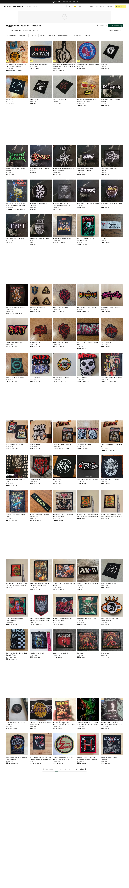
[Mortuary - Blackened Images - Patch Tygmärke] (64, 605)
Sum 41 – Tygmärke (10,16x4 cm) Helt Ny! (87, 584)
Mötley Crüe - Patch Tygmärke (110, 307)
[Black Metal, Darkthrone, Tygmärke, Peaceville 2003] (64, 191)
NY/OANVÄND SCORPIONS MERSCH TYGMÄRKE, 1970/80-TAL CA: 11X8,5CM (64, 723)
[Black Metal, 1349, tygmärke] (17, 225)
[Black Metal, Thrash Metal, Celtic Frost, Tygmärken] (64, 156)
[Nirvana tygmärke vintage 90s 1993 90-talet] (41, 501)
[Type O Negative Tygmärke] (17, 364)
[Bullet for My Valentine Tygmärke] (88, 466)
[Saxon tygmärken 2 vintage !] (64, 431)
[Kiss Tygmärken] (41, 364)
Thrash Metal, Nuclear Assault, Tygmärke (15, 169)
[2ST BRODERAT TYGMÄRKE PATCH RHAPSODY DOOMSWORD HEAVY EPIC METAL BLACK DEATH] (112, 709)
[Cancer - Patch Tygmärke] (17, 329)
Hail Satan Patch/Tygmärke (38, 64)
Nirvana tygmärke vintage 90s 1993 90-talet (39, 515)
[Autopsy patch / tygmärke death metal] (88, 329)
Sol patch (104, 64)
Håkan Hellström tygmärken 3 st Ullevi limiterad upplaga (16, 65)
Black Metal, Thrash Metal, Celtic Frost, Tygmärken (63, 169)
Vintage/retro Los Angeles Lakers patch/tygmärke (40, 723)
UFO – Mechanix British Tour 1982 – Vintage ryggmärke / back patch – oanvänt (41, 758)
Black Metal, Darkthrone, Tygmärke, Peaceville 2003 (61, 204)
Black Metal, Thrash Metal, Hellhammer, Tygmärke (85, 169)
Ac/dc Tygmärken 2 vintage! (15, 444)
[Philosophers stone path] (112, 570)
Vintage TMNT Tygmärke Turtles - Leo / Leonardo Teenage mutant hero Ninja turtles (17, 584)
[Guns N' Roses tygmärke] (64, 364)
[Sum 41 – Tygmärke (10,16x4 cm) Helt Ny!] (88, 570)
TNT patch (104, 238)
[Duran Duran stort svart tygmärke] (112, 364)
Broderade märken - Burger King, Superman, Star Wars (87, 100)
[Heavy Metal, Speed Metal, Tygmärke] (41, 191)
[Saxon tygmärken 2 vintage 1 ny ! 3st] (112, 431)
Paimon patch (57, 479)
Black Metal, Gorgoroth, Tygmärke (88, 203)
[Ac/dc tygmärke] (41, 431)
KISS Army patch (35, 479)
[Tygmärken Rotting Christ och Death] (17, 466)
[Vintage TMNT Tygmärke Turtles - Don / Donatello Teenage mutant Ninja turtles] (88, 501)
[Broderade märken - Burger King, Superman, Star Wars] (88, 86)
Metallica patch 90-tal (37, 653)
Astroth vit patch (35, 99)
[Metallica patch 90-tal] (41, 640)
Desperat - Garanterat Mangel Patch (15, 515)
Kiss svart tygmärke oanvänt (62, 238)
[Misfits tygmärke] (88, 364)
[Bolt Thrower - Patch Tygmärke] (88, 295)
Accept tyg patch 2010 (60, 653)
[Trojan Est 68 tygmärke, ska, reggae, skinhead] (112, 605)
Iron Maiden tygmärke (84, 444)
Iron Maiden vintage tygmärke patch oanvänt (15, 308)
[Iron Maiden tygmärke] (88, 431)
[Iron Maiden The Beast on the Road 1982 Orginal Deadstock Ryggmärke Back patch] (17, 191)
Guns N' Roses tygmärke (61, 377)
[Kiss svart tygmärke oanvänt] (64, 225)
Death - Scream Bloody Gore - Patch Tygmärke (15, 619)
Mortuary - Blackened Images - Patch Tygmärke (63, 619)
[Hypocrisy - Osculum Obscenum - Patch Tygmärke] (64, 501)
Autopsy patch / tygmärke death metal (87, 343)
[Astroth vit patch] (41, 86)
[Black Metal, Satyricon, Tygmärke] (112, 191)
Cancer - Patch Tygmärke (14, 342)
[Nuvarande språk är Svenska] (75, 6)
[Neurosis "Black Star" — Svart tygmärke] (17, 709)
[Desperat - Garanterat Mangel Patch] (17, 501)
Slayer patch (81, 653)
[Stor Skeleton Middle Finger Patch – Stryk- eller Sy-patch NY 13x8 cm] (64, 52)
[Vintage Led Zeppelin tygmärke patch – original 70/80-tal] (64, 744)
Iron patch (9, 99)
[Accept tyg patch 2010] (64, 640)
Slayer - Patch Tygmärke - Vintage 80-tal (64, 584)
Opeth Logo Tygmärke (60, 307)
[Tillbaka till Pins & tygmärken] (6, 30)
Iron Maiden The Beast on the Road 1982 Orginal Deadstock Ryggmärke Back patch (15, 204)
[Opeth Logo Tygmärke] (64, 295)
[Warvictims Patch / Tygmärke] (112, 466)
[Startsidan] (18, 6)
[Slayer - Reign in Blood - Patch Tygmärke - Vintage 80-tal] (41, 570)
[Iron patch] (17, 86)
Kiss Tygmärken (35, 377)
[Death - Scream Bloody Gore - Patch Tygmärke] (17, 605)
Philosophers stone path (108, 583)
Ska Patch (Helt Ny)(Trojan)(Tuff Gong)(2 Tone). (16, 654)
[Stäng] (127, 2)
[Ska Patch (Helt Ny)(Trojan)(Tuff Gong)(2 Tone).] (17, 640)
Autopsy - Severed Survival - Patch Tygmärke (86, 239)
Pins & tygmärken (15, 30)
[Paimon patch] (64, 466)
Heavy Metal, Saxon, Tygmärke (39, 168)
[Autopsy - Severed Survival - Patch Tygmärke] (88, 225)
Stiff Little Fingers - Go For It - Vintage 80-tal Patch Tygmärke (87, 758)
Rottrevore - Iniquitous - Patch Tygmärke (86, 619)
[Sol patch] (112, 52)
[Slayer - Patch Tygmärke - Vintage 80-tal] (64, 570)
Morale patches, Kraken (37, 307)
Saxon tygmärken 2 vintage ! (62, 444)
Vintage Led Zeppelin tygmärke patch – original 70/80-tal (63, 758)
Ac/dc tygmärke (35, 444)
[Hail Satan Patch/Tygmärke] (41, 52)
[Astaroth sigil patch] (64, 86)
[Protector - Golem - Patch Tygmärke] (112, 744)
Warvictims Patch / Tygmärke (110, 479)
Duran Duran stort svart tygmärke (111, 377)
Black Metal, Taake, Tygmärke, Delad (39, 239)
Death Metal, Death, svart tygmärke (109, 169)
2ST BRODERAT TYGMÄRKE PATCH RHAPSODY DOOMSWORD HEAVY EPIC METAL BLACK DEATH (111, 723)
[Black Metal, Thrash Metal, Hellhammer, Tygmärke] (88, 156)
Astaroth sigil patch (59, 99)
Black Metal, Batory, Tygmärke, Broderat (110, 100)
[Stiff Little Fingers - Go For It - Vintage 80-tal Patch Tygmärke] (88, 744)
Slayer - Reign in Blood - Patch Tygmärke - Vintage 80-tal (39, 584)
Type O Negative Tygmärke (15, 377)
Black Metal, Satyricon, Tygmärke (111, 203)
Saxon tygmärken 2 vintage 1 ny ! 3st (111, 445)
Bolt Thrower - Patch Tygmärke (87, 307)
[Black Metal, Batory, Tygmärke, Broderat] (112, 86)
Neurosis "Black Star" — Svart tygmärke (15, 723)
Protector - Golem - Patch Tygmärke (109, 758)
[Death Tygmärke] (41, 329)
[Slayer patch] (88, 640)
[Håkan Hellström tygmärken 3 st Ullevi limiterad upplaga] (17, 52)
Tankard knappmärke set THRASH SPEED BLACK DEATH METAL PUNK (88, 723)
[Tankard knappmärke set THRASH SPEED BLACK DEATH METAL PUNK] (88, 709)
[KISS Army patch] (41, 466)
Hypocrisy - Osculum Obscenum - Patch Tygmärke (63, 515)
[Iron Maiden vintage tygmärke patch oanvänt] (17, 295)
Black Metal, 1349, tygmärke (15, 238)
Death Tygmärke (35, 342)
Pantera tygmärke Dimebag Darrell (88, 64)
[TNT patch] (112, 225)
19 (76, 769)
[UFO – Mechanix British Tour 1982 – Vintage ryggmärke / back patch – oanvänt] (41, 744)
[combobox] (45, 6)
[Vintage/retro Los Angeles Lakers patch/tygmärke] (41, 709)
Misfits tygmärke (82, 377)
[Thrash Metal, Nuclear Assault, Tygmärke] (17, 156)
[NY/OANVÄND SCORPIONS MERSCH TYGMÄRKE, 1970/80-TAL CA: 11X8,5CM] (64, 709)
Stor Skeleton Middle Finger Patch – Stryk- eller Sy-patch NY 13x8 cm (64, 65)
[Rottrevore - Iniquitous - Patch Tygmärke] (88, 605)
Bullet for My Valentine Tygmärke (87, 479)
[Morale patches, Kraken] (41, 295)
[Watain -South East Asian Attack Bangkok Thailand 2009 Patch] (41, 605)
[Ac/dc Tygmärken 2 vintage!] (17, 431)
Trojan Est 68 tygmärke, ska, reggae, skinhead (110, 619)
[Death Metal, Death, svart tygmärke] (112, 156)
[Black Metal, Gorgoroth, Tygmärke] (88, 191)
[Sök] (64, 6)
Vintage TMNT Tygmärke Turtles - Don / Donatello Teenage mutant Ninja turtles (88, 515)
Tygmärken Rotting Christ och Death (15, 480)
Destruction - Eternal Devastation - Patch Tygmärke (17, 758)
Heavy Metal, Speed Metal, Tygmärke (38, 204)
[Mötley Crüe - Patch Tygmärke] (112, 295)
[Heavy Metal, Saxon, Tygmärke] (41, 156)
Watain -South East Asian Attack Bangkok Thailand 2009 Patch (40, 619)
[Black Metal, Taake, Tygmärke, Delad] (41, 225)
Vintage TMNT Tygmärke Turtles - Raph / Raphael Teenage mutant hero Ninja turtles (111, 515)
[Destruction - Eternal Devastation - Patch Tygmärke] (17, 744)
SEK (80, 6)
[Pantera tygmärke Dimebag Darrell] (88, 52)
